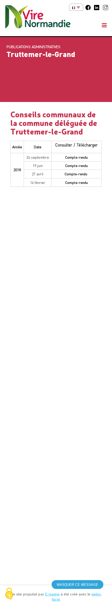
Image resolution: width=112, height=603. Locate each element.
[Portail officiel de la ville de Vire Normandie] (41, 18)
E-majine (52, 594)
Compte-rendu (76, 157)
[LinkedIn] (96, 7)
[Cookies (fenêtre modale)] (9, 594)
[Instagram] (105, 7)
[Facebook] (88, 7)
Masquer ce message (77, 585)
